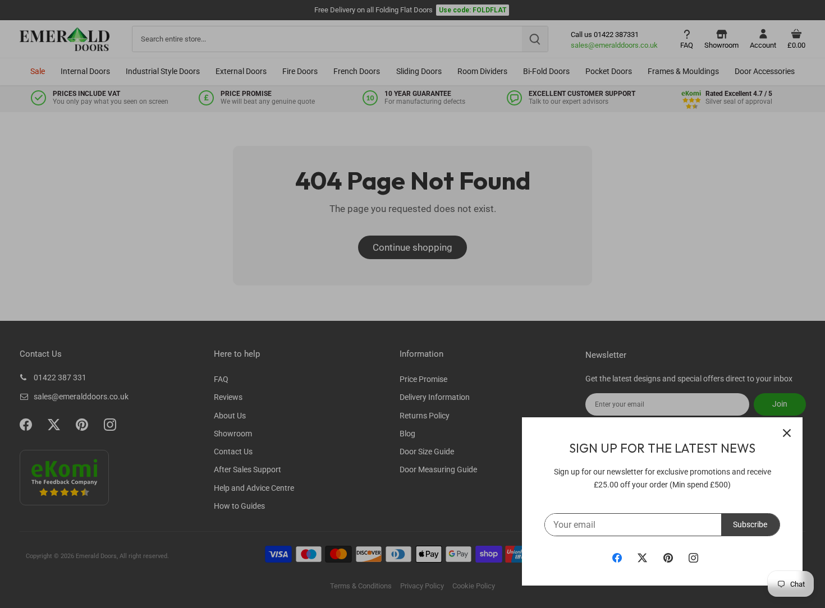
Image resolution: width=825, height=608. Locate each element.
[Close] (786, 433)
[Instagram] (693, 557)
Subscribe (750, 524)
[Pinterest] (668, 557)
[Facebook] (617, 557)
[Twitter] (642, 557)
